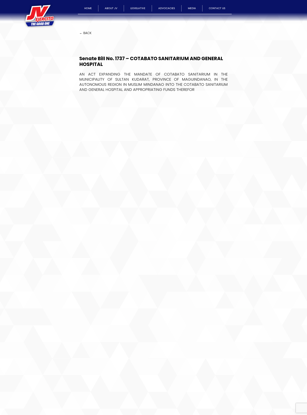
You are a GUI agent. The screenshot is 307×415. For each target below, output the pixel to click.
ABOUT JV (111, 8)
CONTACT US (217, 8)
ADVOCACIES (166, 8)
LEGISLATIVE (137, 8)
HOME (88, 8)
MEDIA (192, 8)
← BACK (85, 33)
